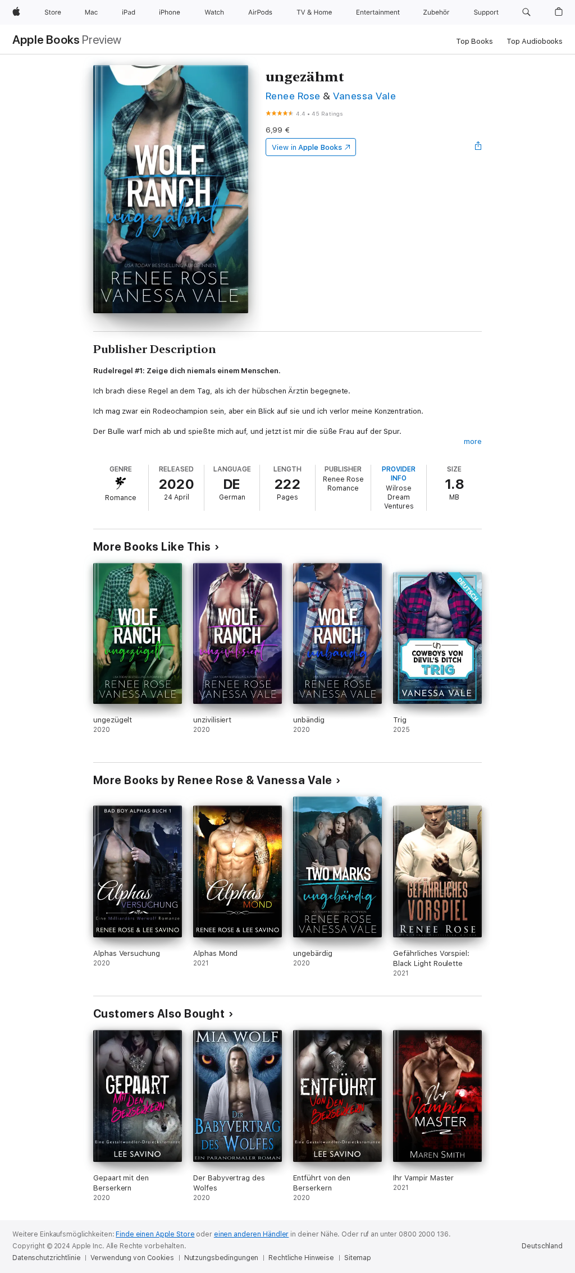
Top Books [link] (474, 41)
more (473, 441)
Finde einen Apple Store (155, 1234)
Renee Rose (293, 96)
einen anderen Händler (251, 1234)
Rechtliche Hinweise (301, 1258)
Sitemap (357, 1258)
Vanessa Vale (364, 96)
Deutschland (542, 1246)
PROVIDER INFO (399, 473)
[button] (526, 12)
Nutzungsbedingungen (221, 1258)
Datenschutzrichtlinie (46, 1258)
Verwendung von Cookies (132, 1258)
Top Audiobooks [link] (534, 41)
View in (307, 147)
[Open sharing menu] (478, 147)
